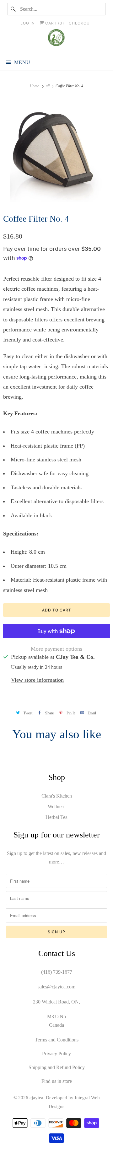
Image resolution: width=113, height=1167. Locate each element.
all (48, 86)
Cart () (54, 23)
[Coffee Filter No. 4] (56, 150)
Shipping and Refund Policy (57, 1067)
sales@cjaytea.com (56, 986)
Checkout (81, 23)
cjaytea (36, 1097)
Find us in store (56, 1081)
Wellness (56, 806)
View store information (37, 680)
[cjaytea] (56, 38)
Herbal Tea (56, 817)
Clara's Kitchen (56, 796)
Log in (27, 23)
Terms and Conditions (56, 1039)
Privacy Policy (56, 1053)
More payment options (56, 649)
